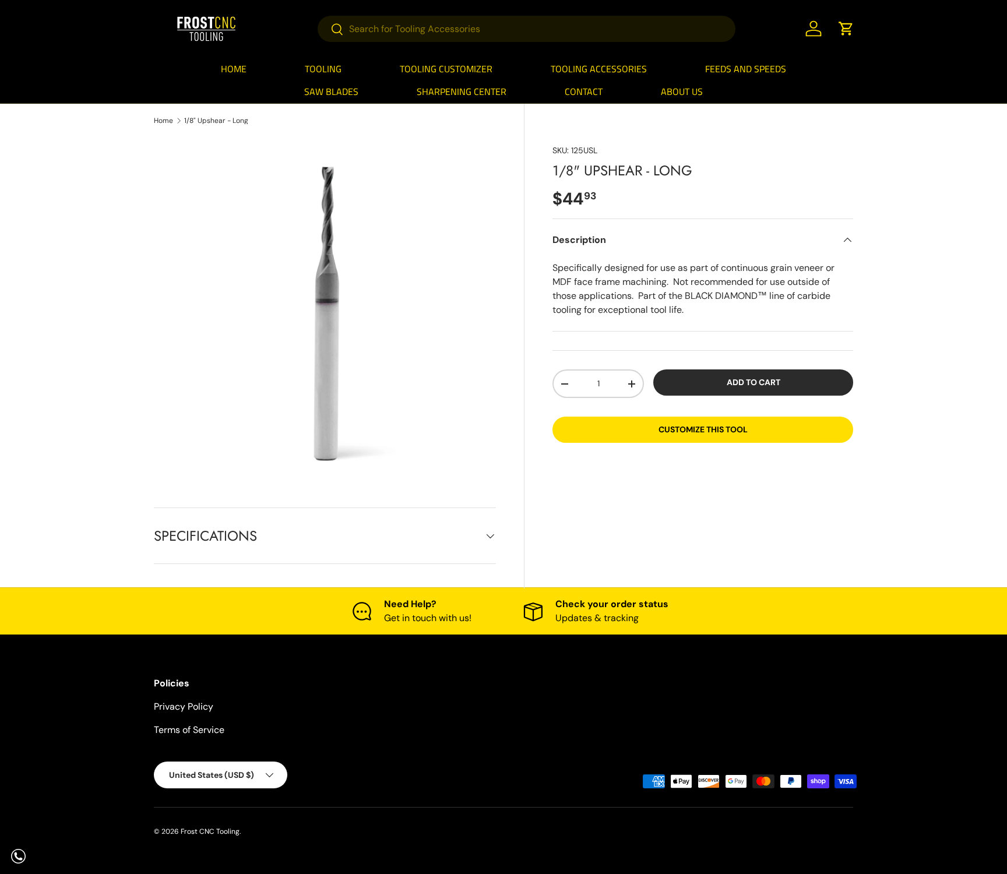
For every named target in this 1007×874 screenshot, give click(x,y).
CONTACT (584, 91)
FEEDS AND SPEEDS (745, 69)
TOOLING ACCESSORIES (599, 69)
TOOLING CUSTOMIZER (446, 69)
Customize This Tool (703, 429)
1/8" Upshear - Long (216, 120)
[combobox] (526, 29)
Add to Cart (753, 382)
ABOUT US (682, 91)
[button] (846, 28)
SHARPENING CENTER (461, 91)
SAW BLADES (331, 91)
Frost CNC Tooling (210, 831)
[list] (324, 308)
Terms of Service (189, 730)
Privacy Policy (183, 706)
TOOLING (323, 69)
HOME (234, 69)
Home (163, 120)
